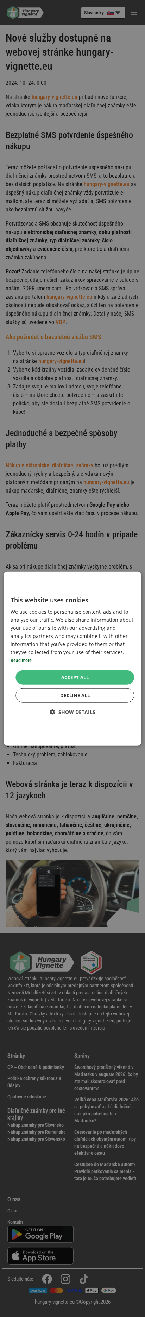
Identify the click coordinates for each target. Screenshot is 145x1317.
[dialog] (72, 658)
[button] (72, 712)
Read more (21, 660)
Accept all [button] (75, 677)
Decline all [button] (75, 695)
